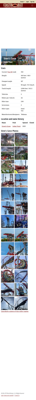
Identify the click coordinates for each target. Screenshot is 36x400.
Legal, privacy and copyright (7, 395)
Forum (22, 1)
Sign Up (32, 1)
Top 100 (9, 72)
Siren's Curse (6, 126)
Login (27, 1)
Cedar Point (8, 62)
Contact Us (17, 395)
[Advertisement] (18, 27)
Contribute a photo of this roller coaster (14, 311)
